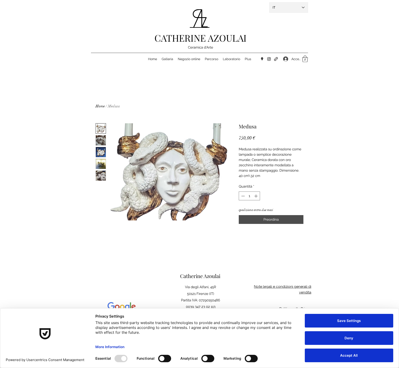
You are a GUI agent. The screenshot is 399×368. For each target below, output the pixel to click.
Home (100, 106)
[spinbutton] (249, 196)
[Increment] (256, 196)
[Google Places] (262, 59)
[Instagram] (269, 59)
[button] (305, 59)
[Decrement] (242, 196)
